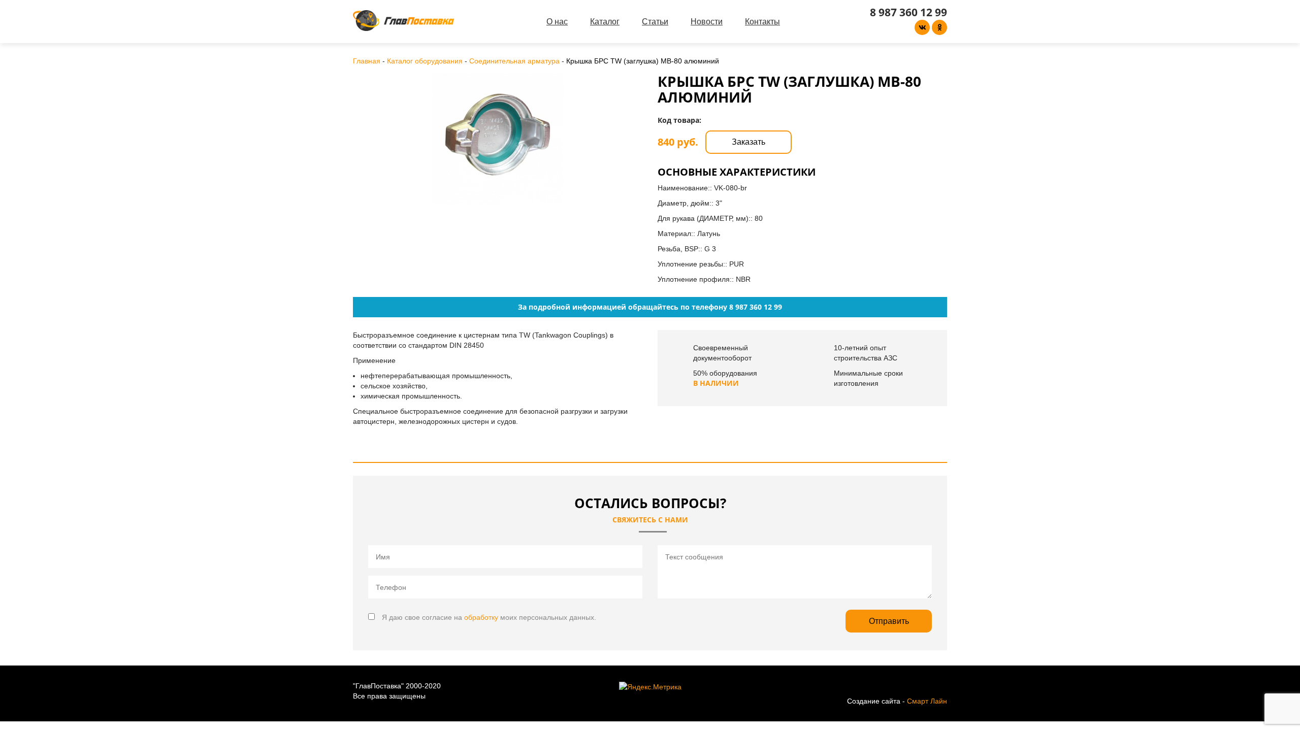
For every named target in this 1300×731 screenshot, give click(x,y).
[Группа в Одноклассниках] (939, 27)
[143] (497, 139)
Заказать (748, 142)
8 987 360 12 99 (908, 12)
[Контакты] (944, 686)
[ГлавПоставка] (403, 20)
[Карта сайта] (931, 686)
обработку (481, 617)
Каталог (605, 21)
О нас (557, 21)
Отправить (889, 621)
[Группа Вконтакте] (922, 27)
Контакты (762, 21)
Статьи (655, 21)
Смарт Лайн (927, 701)
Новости (707, 21)
